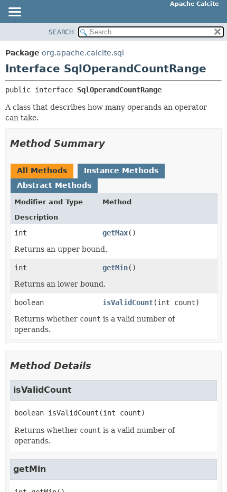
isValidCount (127, 302)
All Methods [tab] (42, 170)
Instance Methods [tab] (121, 170)
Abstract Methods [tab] (54, 185)
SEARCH (61, 32)
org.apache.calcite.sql (83, 53)
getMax (115, 233)
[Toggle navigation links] (14, 12)
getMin (115, 267)
